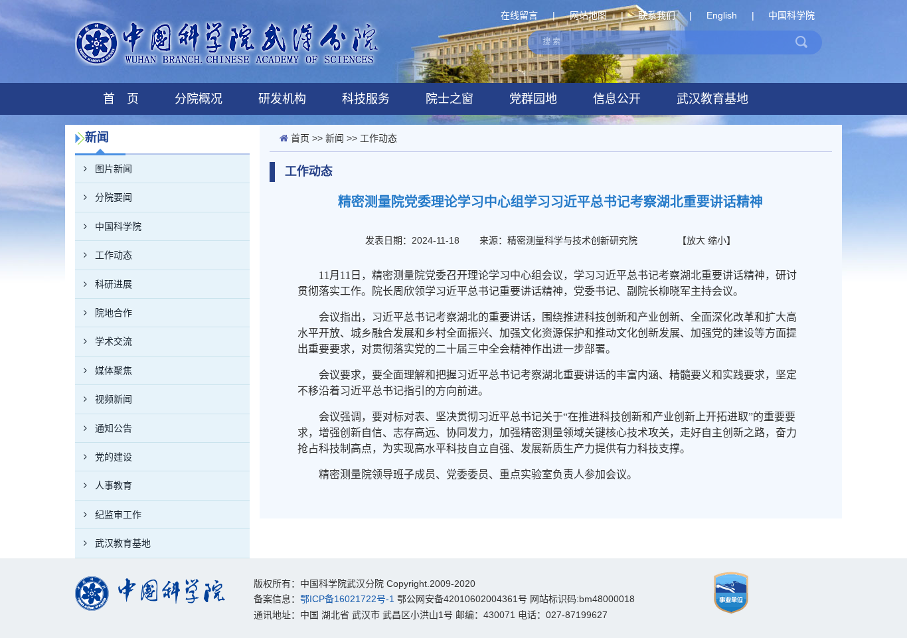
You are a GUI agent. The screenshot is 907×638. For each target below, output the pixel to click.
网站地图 (588, 15)
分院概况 (198, 99)
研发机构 (282, 99)
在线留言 (519, 15)
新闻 (334, 138)
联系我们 (656, 15)
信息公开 (617, 99)
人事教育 (113, 485)
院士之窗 (449, 99)
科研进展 (113, 284)
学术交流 (113, 341)
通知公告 (113, 428)
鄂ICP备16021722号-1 (347, 599)
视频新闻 (113, 399)
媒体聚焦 (113, 370)
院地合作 (113, 312)
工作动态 (113, 255)
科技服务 (366, 99)
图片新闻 (113, 168)
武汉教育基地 (712, 99)
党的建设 (113, 456)
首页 (300, 138)
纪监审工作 (118, 514)
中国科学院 (791, 15)
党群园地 (533, 99)
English (721, 15)
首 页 (121, 99)
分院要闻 (113, 197)
